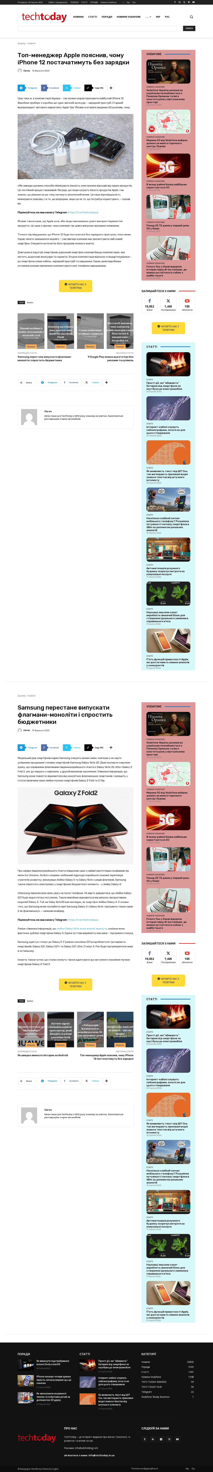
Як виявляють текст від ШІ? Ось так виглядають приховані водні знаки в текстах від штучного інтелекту (167, 476)
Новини (31, 43)
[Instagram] (180, 2)
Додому (21, 43)
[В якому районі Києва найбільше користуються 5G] (168, 166)
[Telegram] (161, 1439)
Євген (26, 71)
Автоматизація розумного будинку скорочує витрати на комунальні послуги (165, 571)
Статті (149, 380)
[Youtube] (193, 2)
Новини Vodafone (155, 87)
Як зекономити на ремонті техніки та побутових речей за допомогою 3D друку (53, 1396)
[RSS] (153, 1439)
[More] (111, 88)
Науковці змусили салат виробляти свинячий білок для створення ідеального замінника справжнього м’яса (167, 617)
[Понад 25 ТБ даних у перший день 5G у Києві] (168, 207)
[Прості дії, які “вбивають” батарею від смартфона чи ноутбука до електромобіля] (168, 364)
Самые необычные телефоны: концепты (90, 331)
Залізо (30, 302)
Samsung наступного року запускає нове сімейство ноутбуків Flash (60, 331)
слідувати (168, 299)
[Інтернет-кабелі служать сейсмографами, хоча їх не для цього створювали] (168, 408)
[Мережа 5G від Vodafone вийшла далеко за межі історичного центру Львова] (168, 122)
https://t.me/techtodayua (83, 212)
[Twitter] (184, 2)
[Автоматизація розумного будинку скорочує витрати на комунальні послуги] (168, 550)
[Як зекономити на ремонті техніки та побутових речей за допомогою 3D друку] (26, 1397)
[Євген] (20, 70)
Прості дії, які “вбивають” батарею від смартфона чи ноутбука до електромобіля (164, 385)
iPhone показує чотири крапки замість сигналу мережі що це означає (53, 1379)
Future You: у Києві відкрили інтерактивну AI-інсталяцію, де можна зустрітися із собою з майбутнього (166, 271)
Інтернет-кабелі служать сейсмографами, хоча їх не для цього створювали (165, 430)
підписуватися (188, 299)
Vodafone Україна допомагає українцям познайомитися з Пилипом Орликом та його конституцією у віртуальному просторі (165, 96)
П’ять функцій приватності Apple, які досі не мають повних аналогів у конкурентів (167, 662)
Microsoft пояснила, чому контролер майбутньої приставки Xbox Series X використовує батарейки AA (120, 331)
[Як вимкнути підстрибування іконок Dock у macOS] (26, 1365)
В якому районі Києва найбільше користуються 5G (166, 186)
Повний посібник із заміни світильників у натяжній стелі (31, 331)
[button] (191, 17)
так (150, 299)
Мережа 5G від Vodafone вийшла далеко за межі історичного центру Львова (166, 143)
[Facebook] (175, 2)
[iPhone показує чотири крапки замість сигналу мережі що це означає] (26, 1380)
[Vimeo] (189, 2)
